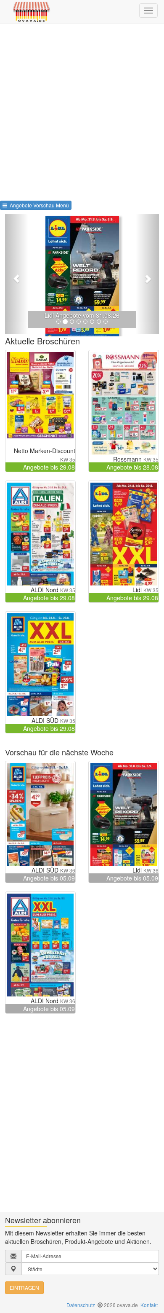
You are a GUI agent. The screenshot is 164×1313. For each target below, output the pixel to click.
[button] (16, 274)
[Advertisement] (82, 110)
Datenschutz (80, 1304)
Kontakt (149, 1304)
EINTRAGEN (24, 1287)
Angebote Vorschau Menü (38, 205)
